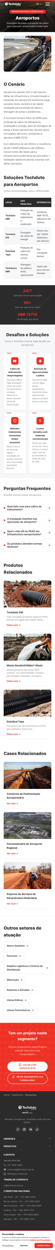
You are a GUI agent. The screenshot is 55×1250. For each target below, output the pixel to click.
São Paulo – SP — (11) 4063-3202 (20, 1197)
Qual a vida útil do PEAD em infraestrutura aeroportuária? (28, 533)
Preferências (8, 1245)
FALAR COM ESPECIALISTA (28, 1066)
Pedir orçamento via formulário (29, 1078)
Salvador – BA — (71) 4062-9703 (19, 1219)
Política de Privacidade (40, 1240)
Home (6, 1095)
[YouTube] (30, 1129)
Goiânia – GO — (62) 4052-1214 (19, 1210)
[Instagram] (17, 1129)
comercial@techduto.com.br (20, 1169)
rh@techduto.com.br (13, 1185)
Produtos (10, 1146)
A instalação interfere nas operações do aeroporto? (28, 520)
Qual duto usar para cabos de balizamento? (28, 508)
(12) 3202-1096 (14, 1165)
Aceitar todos (43, 1245)
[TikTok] (37, 1129)
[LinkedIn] (24, 1129)
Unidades (9, 1138)
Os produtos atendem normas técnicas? (28, 545)
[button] (47, 4)
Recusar (24, 1245)
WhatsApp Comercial (17, 1174)
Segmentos (17, 1095)
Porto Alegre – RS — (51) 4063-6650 (21, 1214)
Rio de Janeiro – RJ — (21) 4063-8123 (22, 1201)
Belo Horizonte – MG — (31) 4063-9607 (23, 1205)
